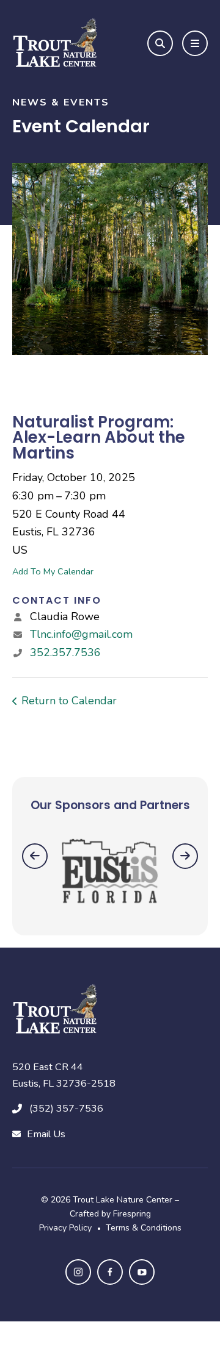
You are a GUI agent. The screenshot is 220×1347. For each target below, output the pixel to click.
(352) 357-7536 (66, 1108)
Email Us (46, 1134)
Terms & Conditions (144, 1228)
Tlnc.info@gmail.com (81, 634)
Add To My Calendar (53, 571)
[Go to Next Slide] (185, 856)
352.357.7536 (65, 652)
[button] (160, 43)
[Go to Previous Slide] (35, 856)
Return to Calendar (69, 700)
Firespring (132, 1214)
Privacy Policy (65, 1228)
